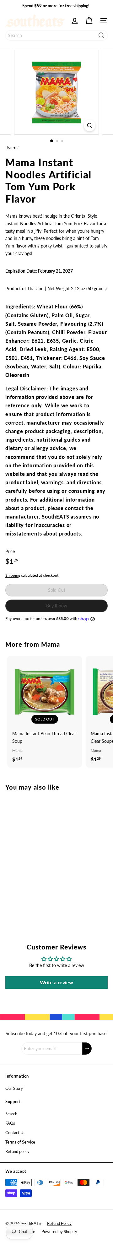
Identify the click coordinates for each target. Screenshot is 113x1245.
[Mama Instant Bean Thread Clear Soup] (44, 711)
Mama (50, 644)
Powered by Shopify (59, 1231)
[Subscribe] (87, 1048)
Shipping (12, 575)
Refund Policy (59, 1223)
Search (11, 1113)
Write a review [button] (56, 982)
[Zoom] (89, 125)
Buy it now (56, 605)
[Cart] (89, 21)
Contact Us (15, 1132)
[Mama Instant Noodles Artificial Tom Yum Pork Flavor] (44, 854)
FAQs (10, 1123)
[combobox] (56, 35)
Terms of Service (20, 1141)
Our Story (14, 1088)
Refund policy (17, 1151)
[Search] (101, 35)
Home (10, 147)
